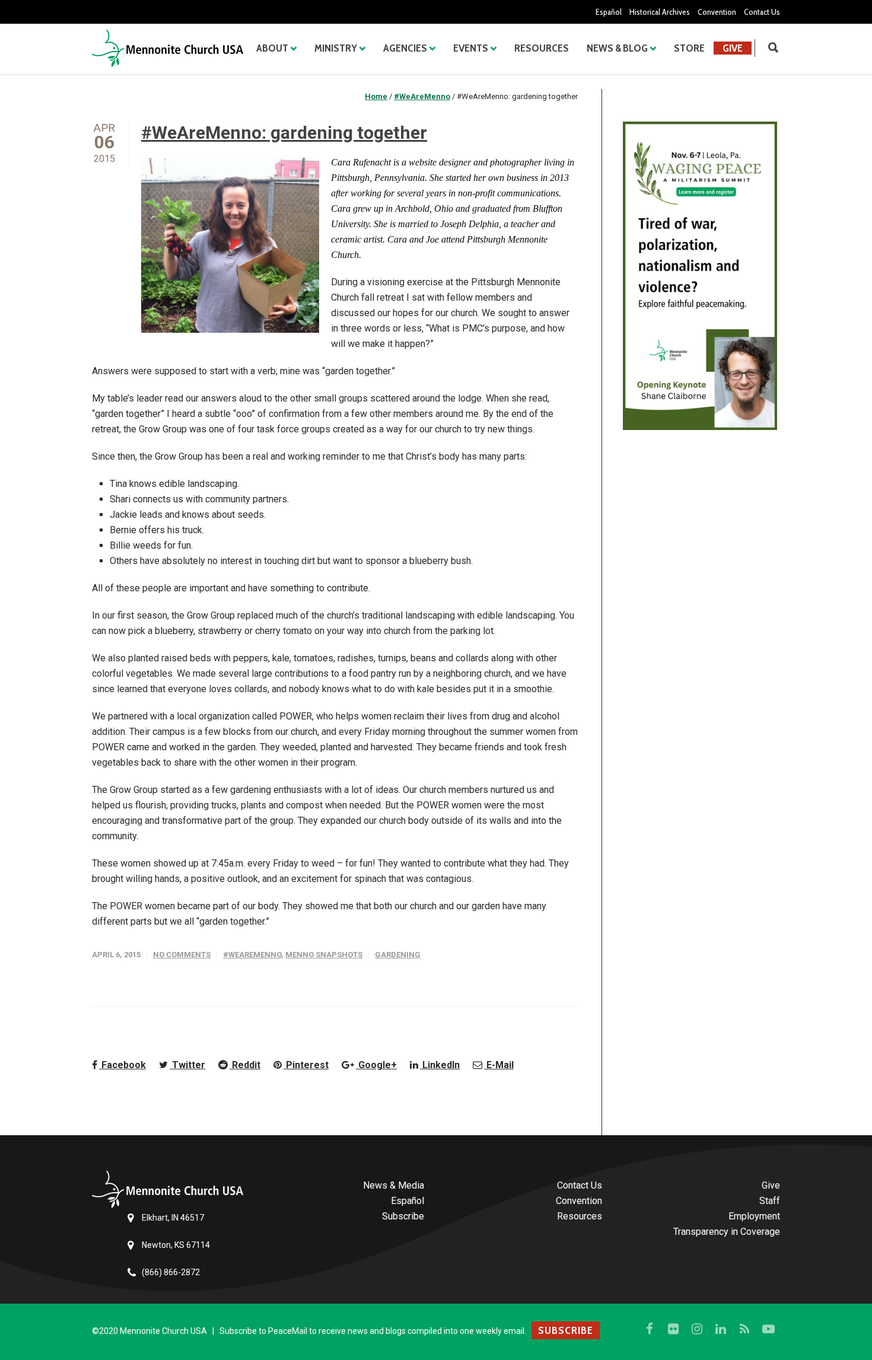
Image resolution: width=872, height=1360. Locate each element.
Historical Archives (659, 12)
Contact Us (762, 12)
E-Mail (499, 1065)
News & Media (393, 1185)
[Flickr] (673, 1329)
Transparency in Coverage (726, 1231)
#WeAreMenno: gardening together (284, 132)
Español (609, 12)
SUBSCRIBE (565, 1330)
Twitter (187, 1065)
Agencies (405, 48)
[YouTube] (768, 1329)
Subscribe (403, 1216)
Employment (754, 1216)
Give (733, 48)
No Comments (182, 954)
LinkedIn (440, 1065)
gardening (398, 954)
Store (689, 48)
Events (470, 48)
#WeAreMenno (252, 954)
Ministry (335, 48)
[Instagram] (697, 1329)
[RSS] (744, 1329)
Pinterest (306, 1065)
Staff (769, 1200)
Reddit (245, 1065)
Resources (541, 48)
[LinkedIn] (721, 1329)
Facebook (122, 1065)
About (272, 48)
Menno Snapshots (323, 954)
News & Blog (617, 48)
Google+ (376, 1065)
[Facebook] (649, 1329)
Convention (717, 12)
